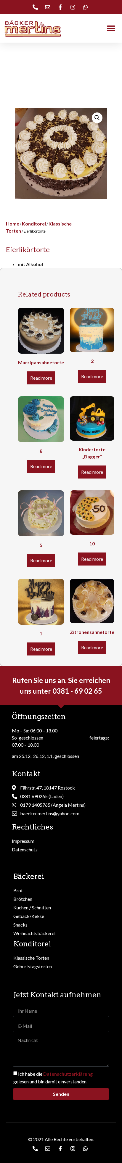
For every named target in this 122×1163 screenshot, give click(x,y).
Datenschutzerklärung (68, 1074)
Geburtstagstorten (32, 966)
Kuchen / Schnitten (32, 907)
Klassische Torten (31, 958)
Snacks (20, 924)
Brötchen (22, 899)
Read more (41, 378)
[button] (111, 28)
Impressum (23, 841)
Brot (18, 890)
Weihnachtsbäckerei (34, 933)
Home (12, 223)
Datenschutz (25, 849)
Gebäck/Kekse (28, 916)
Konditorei (34, 223)
